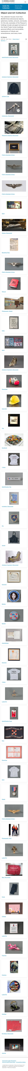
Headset (4, 1014)
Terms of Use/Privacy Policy (8, 1062)
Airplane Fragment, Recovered (10, 77)
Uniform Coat (5, 96)
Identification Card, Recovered (10, 57)
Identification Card (7, 721)
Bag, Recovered (6, 877)
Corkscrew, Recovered (8, 116)
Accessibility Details (21, 1062)
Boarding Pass (6, 252)
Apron (3, 545)
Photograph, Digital (7, 311)
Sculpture (4, 448)
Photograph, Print (6, 838)
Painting (4, 975)
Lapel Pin (4, 701)
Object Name (16, 39)
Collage (4, 916)
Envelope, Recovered (7, 1033)
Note (3, 330)
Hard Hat (4, 408)
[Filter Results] (26, 39)
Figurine (4, 955)
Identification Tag (6, 487)
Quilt (3, 213)
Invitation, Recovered (7, 506)
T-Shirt (3, 467)
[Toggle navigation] (25, 2)
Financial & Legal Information (9, 1060)
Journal (4, 1053)
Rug (3, 740)
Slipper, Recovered (7, 233)
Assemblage (5, 643)
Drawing (4, 584)
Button (4, 604)
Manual (4, 291)
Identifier (3, 40)
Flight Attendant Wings (8, 155)
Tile (3, 428)
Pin (3, 526)
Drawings (4, 760)
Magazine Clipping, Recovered (10, 135)
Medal (3, 799)
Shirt (3, 779)
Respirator (4, 389)
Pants (3, 897)
